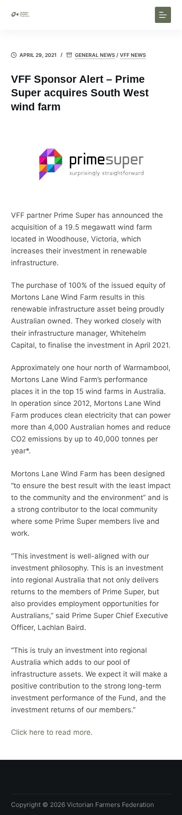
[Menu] (163, 15)
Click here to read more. (52, 732)
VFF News (133, 55)
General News (95, 55)
